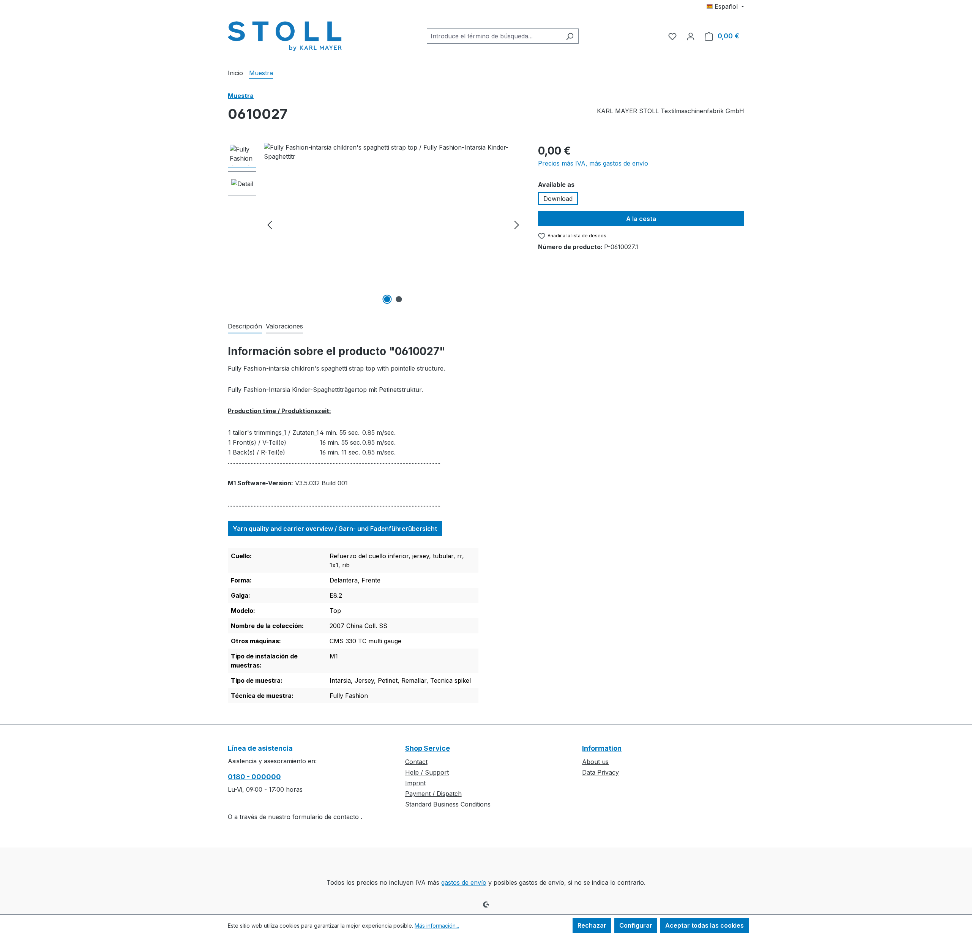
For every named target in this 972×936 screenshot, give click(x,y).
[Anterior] (269, 224)
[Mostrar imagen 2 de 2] (399, 299)
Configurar (635, 925)
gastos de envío (463, 882)
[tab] (245, 326)
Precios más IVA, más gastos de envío (593, 163)
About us (595, 762)
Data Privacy (600, 772)
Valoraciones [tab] (284, 326)
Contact (416, 762)
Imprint (415, 783)
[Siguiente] (516, 224)
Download (558, 198)
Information (602, 748)
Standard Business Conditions (448, 804)
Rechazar (592, 925)
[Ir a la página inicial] (285, 34)
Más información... (437, 925)
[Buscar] (570, 36)
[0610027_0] (393, 224)
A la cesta (641, 219)
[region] (375, 224)
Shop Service (427, 748)
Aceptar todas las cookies (704, 925)
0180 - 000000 (254, 777)
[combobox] (494, 36)
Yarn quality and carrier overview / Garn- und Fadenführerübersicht (335, 528)
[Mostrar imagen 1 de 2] (387, 299)
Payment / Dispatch (433, 793)
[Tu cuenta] (691, 36)
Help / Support (427, 772)
